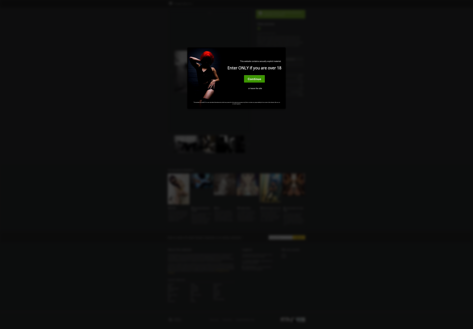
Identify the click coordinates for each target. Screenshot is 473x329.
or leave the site (255, 88)
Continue (254, 79)
